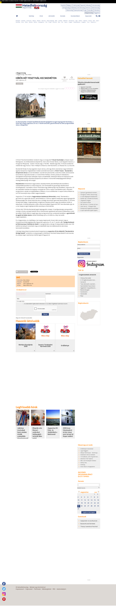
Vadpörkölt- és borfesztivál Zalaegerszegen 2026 (95, 521)
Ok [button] (0, 2)
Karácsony (29, 20)
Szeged (70, 22)
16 (98, 500)
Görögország (66, 8)
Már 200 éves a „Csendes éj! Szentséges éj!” (91, 204)
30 (98, 506)
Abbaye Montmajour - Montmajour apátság (91, 452)
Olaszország (69, 10)
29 (95, 506)
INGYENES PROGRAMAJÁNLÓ (85, 473)
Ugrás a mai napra (89, 512)
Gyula (97, 20)
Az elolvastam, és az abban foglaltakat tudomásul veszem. (46, 303)
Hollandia (73, 8)
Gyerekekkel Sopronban (87, 286)
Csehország (76, 5)
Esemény (23, 20)
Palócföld (55, 22)
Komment (48, 293)
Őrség (50, 22)
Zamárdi (83, 282)
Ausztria (63, 5)
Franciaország (96, 5)
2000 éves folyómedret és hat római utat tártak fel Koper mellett (68, 432)
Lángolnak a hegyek (85, 200)
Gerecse (85, 20)
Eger (76, 20)
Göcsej (90, 20)
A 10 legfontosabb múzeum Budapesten (88, 280)
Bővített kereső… (81, 488)
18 (82, 503)
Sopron (65, 22)
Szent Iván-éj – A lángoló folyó (88, 206)
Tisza (88, 22)
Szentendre (83, 292)
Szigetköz (84, 22)
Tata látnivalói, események (88, 284)
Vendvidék (83, 294)
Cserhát (60, 20)
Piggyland (97, 13)
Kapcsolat (88, 16)
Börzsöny (44, 20)
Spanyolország (78, 10)
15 (95, 500)
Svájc (85, 10)
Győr (94, 20)
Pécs (59, 22)
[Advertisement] (45, 143)
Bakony (34, 20)
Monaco (88, 8)
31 (78, 509)
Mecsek (31, 22)
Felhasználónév (81, 244)
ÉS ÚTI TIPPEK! (83, 476)
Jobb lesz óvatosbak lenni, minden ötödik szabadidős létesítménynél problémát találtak (22, 435)
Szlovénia (97, 10)
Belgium (69, 5)
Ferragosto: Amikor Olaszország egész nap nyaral (93, 194)
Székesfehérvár (76, 22)
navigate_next (99, 487)
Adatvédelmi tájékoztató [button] (39, 1)
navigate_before (79, 492)
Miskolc (35, 22)
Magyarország (89, 13)
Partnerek (37, 589)
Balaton (38, 20)
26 (85, 506)
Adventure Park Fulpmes (86, 458)
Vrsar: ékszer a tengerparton (87, 466)
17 (78, 503)
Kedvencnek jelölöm (22, 271)
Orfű (46, 22)
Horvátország (81, 8)
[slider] (69, 88)
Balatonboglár (84, 290)
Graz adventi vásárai (85, 202)
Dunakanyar (71, 20)
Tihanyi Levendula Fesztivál (89, 526)
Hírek (41, 16)
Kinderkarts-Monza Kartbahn (87, 454)
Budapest (18, 20)
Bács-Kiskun (28, 74)
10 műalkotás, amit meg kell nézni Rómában (91, 456)
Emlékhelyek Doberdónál (86, 449)
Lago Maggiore (84, 451)
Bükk (56, 20)
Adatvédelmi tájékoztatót (32, 303)
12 (85, 500)
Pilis (62, 22)
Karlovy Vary (83, 462)
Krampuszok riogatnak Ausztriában (89, 208)
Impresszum (20, 589)
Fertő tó (80, 20)
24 (78, 506)
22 (95, 503)
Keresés (62, 16)
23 (98, 503)
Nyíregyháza (41, 22)
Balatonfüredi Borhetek (87, 524)
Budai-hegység (50, 20)
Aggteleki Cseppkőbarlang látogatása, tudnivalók (88, 288)
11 (82, 500)
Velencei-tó (93, 22)
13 (88, 500)
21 (91, 503)
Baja (81, 296)
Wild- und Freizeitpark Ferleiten (88, 460)
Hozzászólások (75, 16)
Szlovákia (90, 10)
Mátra (26, 22)
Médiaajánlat (46, 589)
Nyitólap (31, 16)
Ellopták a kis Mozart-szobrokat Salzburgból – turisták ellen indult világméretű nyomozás (37, 435)
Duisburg (82, 464)
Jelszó (78, 248)
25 (82, 506)
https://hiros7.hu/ (27, 285)
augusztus (84, 492)
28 (91, 506)
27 (88, 506)
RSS (54, 589)
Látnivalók (51, 16)
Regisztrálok (80, 257)
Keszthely (18, 22)
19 (85, 503)
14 (91, 500)
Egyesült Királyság (85, 5)
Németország (96, 8)
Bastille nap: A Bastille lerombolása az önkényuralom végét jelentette (98, 198)
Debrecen (65, 20)
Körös (22, 22)
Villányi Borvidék (85, 278)
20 (88, 503)
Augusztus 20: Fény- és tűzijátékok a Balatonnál (53, 431)
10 (78, 500)
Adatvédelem (61, 589)
